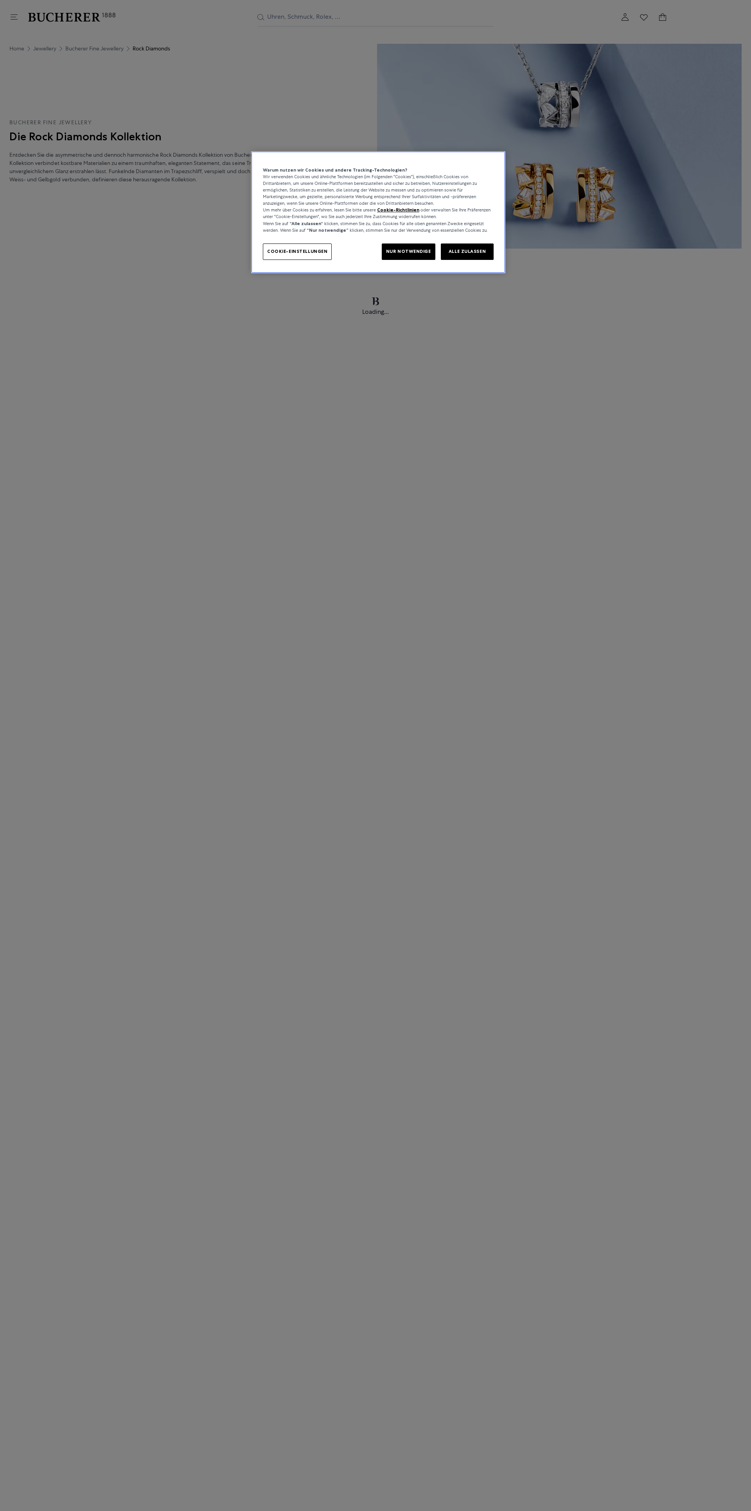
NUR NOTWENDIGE (408, 251)
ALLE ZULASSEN (467, 251)
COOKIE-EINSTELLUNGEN (297, 251)
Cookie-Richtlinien (398, 210)
